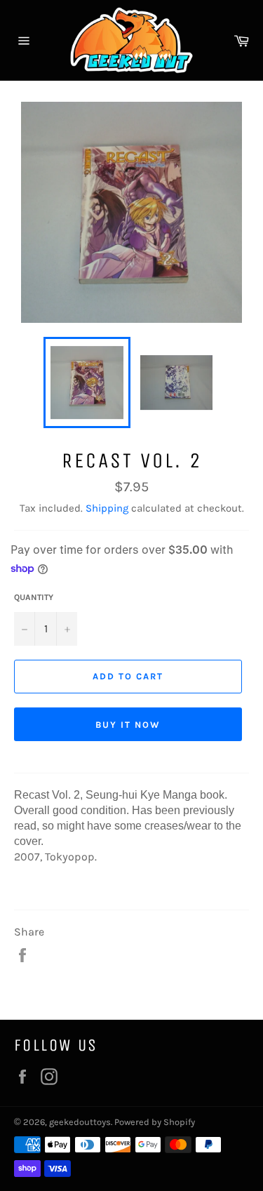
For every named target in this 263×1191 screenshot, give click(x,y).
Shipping (107, 508)
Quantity (33, 597)
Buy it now (128, 724)
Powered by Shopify (154, 1122)
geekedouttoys (80, 1122)
